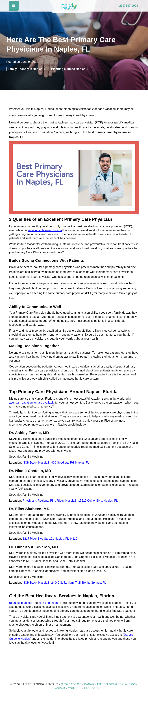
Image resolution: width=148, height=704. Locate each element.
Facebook (91, 688)
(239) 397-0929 (128, 5)
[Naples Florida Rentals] (69, 6)
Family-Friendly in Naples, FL (27, 68)
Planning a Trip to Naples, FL (70, 68)
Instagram (57, 688)
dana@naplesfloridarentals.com (111, 684)
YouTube (75, 688)
